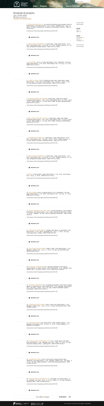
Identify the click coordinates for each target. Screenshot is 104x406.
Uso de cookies (67, 403)
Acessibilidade (87, 403)
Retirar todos (27, 18)
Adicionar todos (18, 18)
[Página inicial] (20, 4)
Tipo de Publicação (73, 6)
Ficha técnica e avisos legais (77, 403)
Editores (60, 6)
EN (32, 1)
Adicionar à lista (35, 37)
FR (34, 1)
